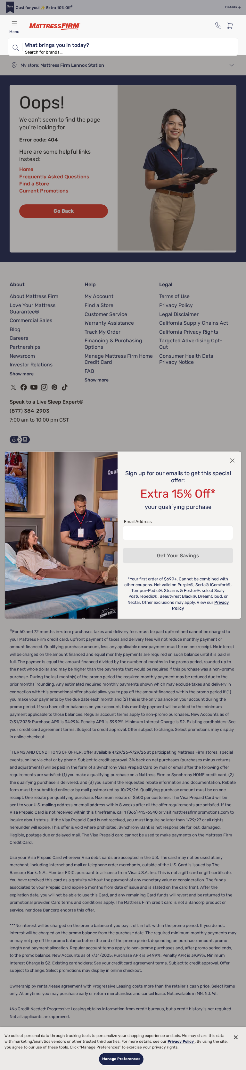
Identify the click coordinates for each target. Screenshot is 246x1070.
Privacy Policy (181, 1041)
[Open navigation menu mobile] (14, 23)
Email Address (138, 521)
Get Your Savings (178, 555)
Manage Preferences (121, 1059)
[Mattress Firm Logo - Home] (54, 26)
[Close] (236, 1037)
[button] (232, 460)
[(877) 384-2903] (218, 25)
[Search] (15, 47)
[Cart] (232, 25)
